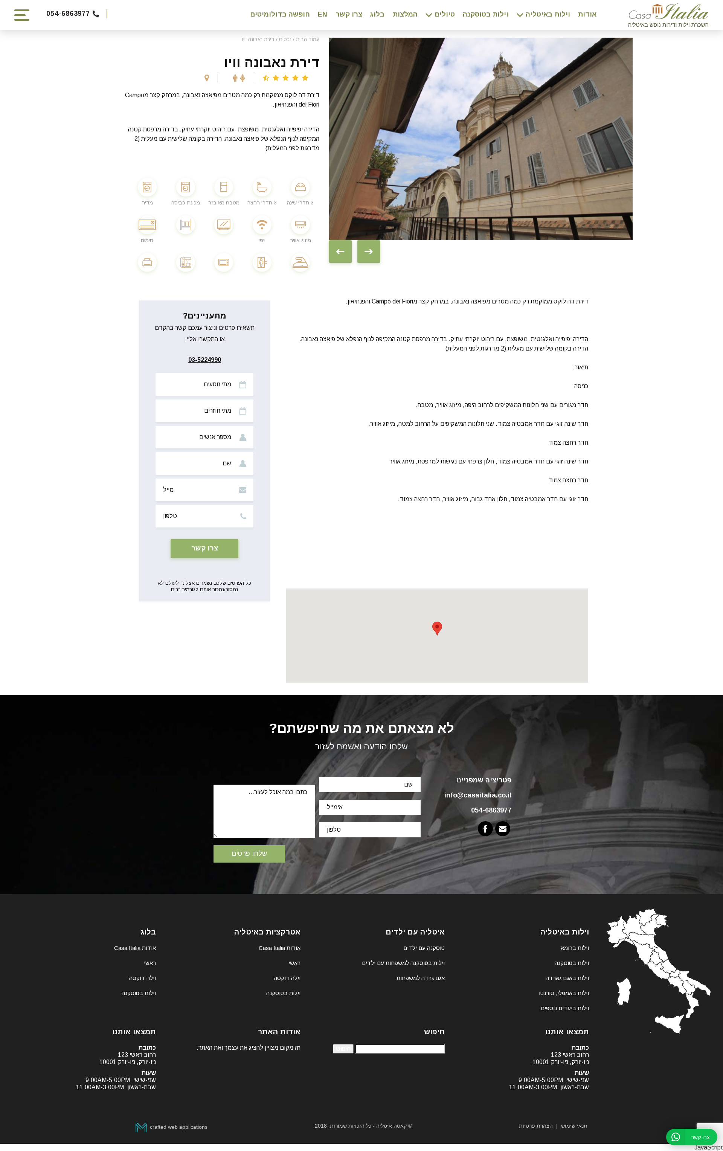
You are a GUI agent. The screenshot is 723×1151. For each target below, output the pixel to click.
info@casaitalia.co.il (477, 795)
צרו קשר (349, 14)
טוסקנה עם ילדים (424, 948)
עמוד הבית (307, 39)
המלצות (405, 14)
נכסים (285, 39)
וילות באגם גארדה (567, 978)
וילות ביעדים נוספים (565, 1008)
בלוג (377, 14)
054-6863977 (68, 13)
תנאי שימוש (574, 1126)
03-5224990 (204, 360)
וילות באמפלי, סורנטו (564, 993)
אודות (587, 14)
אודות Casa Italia (279, 948)
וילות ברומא (575, 948)
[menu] (21, 15)
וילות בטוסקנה (485, 14)
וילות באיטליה (548, 14)
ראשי (294, 963)
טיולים (445, 14)
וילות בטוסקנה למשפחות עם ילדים (403, 963)
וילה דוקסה (287, 978)
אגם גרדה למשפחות (421, 978)
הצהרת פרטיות (536, 1126)
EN (322, 14)
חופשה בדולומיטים (280, 14)
